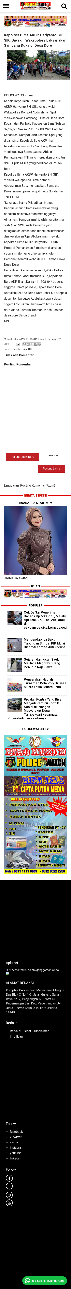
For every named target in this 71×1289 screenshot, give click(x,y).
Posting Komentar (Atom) (37, 485)
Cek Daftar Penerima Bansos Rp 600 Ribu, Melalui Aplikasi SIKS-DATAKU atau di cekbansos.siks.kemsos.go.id (37, 621)
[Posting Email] (17, 344)
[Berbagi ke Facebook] (36, 344)
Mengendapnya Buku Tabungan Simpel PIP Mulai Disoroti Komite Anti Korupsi (45, 643)
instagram (16, 1147)
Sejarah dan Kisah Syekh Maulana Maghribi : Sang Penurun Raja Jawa (42, 663)
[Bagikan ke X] (32, 344)
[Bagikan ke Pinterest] (39, 344)
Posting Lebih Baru (22, 456)
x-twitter (15, 1137)
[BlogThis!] (28, 344)
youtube (15, 1153)
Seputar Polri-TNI (22, 349)
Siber (27, 1031)
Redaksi (15, 1031)
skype (14, 1142)
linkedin (15, 1158)
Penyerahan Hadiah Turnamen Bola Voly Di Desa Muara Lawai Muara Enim (45, 683)
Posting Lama (51, 468)
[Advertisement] (35, 919)
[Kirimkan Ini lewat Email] (24, 344)
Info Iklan (16, 1036)
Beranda (52, 455)
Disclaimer (41, 1031)
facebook (16, 1132)
